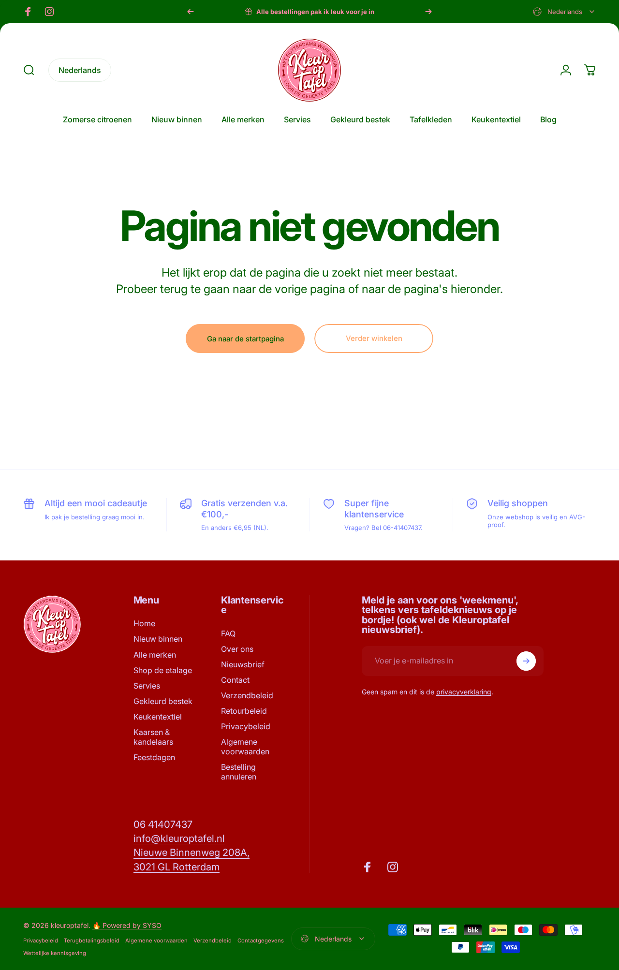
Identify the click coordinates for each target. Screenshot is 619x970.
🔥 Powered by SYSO (127, 925)
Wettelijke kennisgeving (54, 953)
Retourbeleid (244, 711)
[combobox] (564, 11)
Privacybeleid (245, 726)
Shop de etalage (162, 670)
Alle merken (154, 655)
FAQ (228, 633)
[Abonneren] (526, 661)
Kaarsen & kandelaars (153, 737)
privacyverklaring (463, 692)
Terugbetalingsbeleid (91, 940)
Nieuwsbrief (243, 664)
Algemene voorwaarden (245, 746)
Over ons (237, 649)
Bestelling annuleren (238, 771)
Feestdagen (154, 757)
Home (144, 623)
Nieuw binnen (157, 639)
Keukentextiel (157, 716)
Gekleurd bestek (162, 701)
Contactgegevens (260, 940)
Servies (146, 686)
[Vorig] (190, 11)
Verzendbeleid (247, 695)
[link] (162, 824)
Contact (235, 680)
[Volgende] (428, 11)
